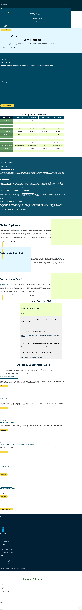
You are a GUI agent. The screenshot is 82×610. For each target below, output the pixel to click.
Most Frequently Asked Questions (9, 378)
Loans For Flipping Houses (7, 422)
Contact (5, 27)
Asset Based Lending (36, 14)
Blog (5, 26)
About (5, 11)
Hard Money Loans (33, 13)
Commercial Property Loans (7, 552)
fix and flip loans (19, 230)
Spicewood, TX (36, 24)
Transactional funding (4, 284)
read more (3, 385)
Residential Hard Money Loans (8, 549)
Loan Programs (7, 12)
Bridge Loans (34, 15)
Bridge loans (2, 182)
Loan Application (6, 105)
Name (3, 583)
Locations (6, 19)
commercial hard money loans (28, 193)
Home (3, 537)
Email (3, 586)
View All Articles (6, 509)
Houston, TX (35, 23)
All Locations (33, 20)
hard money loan (50, 312)
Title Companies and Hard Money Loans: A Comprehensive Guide (17, 444)
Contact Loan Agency (6, 541)
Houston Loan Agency (8, 563)
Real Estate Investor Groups (7, 488)
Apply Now (5, 30)
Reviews (5, 25)
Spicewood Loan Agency (8, 561)
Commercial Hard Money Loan (38, 17)
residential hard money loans (10, 205)
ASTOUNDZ (26, 568)
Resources (4, 540)
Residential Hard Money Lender (38, 18)
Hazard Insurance (4, 466)
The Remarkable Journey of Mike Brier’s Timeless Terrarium (15, 400)
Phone (3, 588)
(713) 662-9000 (4, 4)
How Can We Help (5, 591)
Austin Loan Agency (8, 560)
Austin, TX (35, 21)
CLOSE (1, 609)
